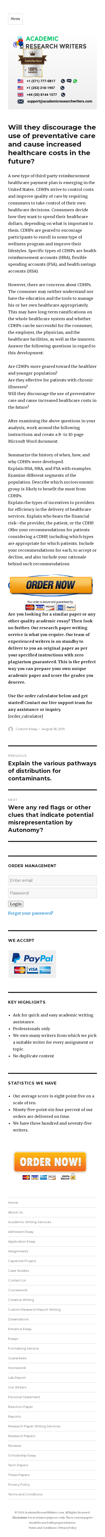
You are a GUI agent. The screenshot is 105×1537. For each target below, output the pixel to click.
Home (13, 1202)
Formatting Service (23, 1348)
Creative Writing (21, 1300)
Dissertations (18, 1319)
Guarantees (17, 1358)
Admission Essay (20, 1232)
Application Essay (21, 1241)
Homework (17, 1368)
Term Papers (18, 1465)
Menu (15, 19)
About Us (15, 1212)
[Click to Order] (52, 592)
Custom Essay (26, 729)
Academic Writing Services (29, 1222)
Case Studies (18, 1270)
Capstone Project (22, 1261)
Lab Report (17, 1377)
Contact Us (17, 1280)
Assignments (18, 1251)
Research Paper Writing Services (34, 1426)
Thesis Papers (19, 1475)
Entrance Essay (20, 1329)
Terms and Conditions (25, 1494)
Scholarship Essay (23, 1455)
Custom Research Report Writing (34, 1309)
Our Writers (17, 1387)
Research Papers (21, 1436)
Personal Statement (24, 1397)
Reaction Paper (20, 1407)
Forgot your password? (30, 913)
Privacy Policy (19, 1484)
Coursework (18, 1290)
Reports (14, 1416)
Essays (13, 1339)
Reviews (14, 1446)
